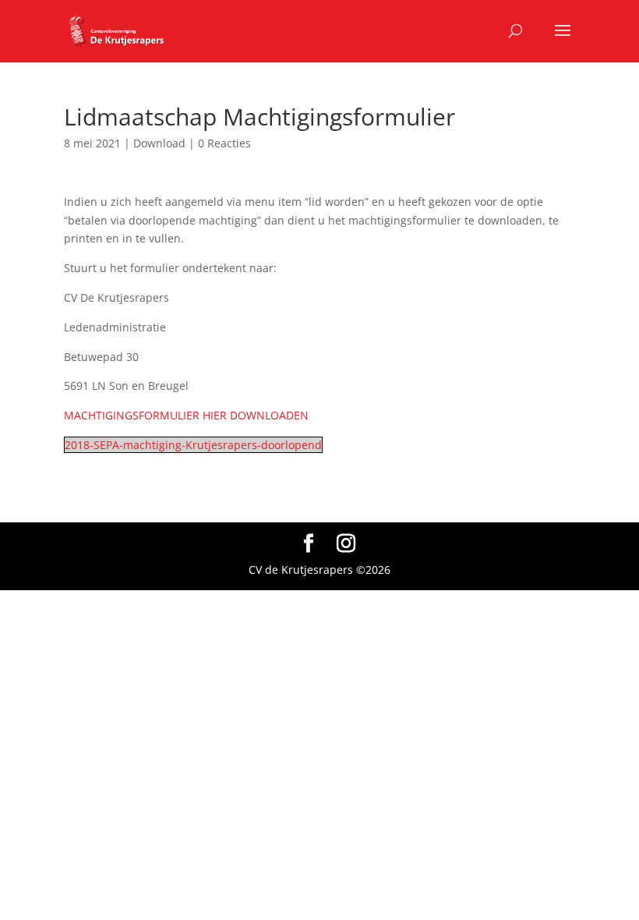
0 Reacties (224, 143)
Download (159, 143)
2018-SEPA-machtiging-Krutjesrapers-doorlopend (193, 444)
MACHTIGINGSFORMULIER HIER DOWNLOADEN (186, 415)
